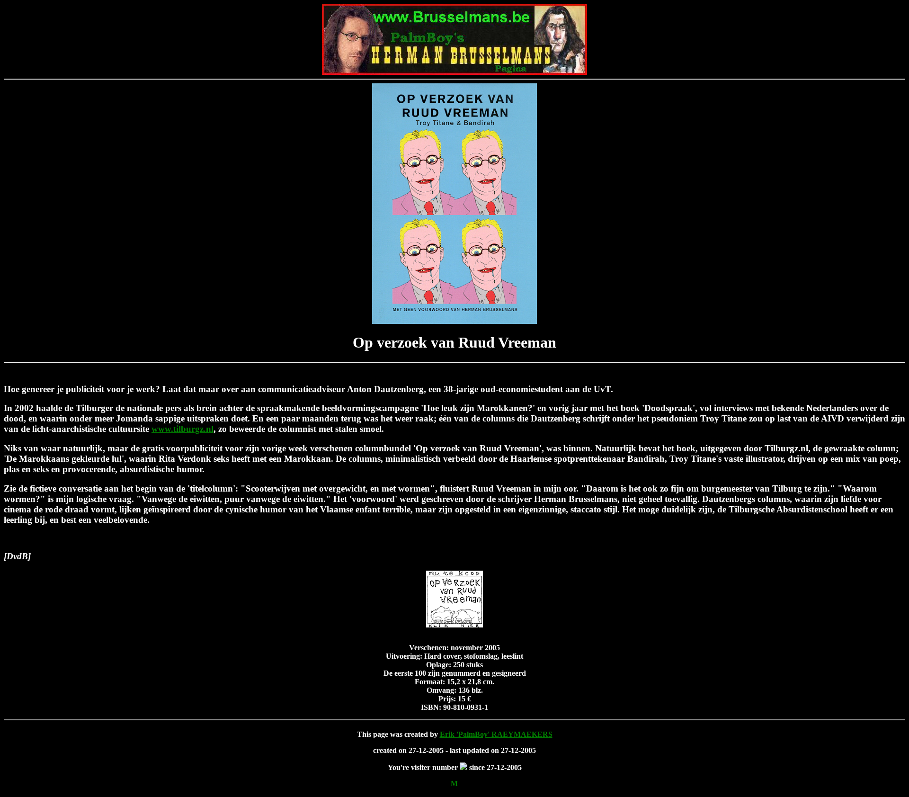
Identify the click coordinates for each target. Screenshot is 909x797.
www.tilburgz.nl (183, 429)
